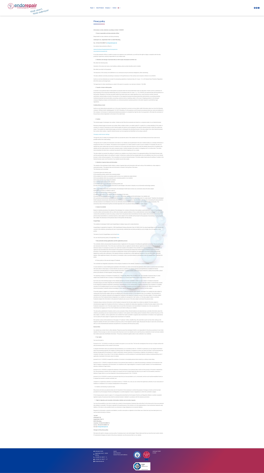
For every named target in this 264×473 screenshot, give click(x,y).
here (118, 234)
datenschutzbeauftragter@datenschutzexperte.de (105, 49)
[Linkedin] (257, 8)
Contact (114, 8)
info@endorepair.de (112, 43)
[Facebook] (255, 8)
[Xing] (259, 8)
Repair (92, 8)
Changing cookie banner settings (101, 134)
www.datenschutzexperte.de (100, 51)
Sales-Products (100, 8)
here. (118, 237)
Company (107, 8)
